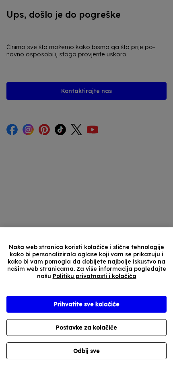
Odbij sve (86, 350)
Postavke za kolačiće (86, 327)
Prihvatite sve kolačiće (86, 304)
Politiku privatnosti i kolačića (94, 276)
